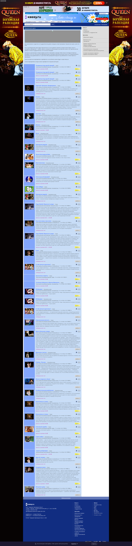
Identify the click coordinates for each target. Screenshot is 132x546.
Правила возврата (73, 13)
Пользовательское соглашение (90, 49)
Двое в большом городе (43, 331)
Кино (46, 21)
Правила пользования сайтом (90, 54)
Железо (38, 125)
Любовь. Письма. (41, 362)
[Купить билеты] (30, 504)
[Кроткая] (29, 116)
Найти (52, 24)
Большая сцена (54, 205)
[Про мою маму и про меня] (29, 223)
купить (77, 69)
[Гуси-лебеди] (29, 189)
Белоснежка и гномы (42, 401)
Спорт (40, 21)
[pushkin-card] (76, 65)
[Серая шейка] (29, 439)
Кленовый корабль (41, 427)
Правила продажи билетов (61, 13)
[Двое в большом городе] (29, 334)
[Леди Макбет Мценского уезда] (29, 206)
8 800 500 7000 (103, 16)
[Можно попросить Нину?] (29, 381)
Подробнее (73, 543)
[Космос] (29, 99)
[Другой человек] (29, 460)
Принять (94, 543)
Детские (59, 21)
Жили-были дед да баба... (43, 154)
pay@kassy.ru (29, 514)
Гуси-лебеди (39, 187)
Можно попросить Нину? (43, 379)
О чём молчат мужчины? (43, 264)
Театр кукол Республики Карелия (43, 67)
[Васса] (29, 136)
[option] (66, 9)
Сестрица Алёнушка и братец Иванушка (47, 282)
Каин (37, 250)
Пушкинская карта (98, 513)
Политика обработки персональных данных (93, 50)
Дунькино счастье (41, 352)
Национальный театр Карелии (43, 205)
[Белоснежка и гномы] (29, 404)
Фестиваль (68, 21)
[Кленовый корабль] (29, 429)
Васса (37, 133)
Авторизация (98, 24)
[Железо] (29, 127)
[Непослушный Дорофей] (29, 179)
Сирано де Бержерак (42, 451)
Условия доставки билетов (89, 46)
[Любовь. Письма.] (29, 365)
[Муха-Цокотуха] (29, 165)
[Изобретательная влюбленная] (29, 393)
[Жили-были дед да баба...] (29, 157)
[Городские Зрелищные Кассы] (32, 17)
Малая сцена (55, 321)
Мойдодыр (39, 289)
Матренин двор (40, 487)
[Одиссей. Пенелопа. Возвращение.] (29, 88)
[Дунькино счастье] (29, 355)
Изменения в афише (102, 18)
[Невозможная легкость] (29, 322)
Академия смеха (41, 467)
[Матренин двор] (29, 489)
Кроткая (38, 113)
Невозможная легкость (42, 320)
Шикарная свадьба (41, 144)
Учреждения (50, 13)
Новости (28, 13)
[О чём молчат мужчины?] (29, 267)
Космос (38, 97)
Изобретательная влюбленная (44, 390)
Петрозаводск (102, 13)
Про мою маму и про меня (43, 221)
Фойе (53, 156)
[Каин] (29, 253)
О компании (34, 13)
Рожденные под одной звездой (45, 65)
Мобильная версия (66, 498)
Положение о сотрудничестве (90, 32)
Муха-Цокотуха (40, 163)
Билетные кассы (42, 13)
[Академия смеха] (29, 470)
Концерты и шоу (31, 21)
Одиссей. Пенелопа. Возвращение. (46, 85)
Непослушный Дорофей (43, 177)
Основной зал (55, 67)
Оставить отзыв (97, 515)
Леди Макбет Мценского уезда (45, 204)
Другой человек (40, 457)
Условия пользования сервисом (90, 53)
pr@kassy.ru (28, 515)
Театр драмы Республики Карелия (44, 87)
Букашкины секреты (42, 275)
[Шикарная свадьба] (29, 147)
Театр (53, 21)
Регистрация (104, 24)
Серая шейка (39, 436)
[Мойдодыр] (29, 292)
